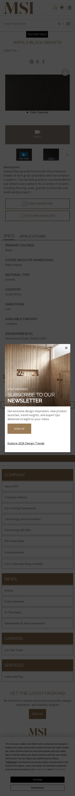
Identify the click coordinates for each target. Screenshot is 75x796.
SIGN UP (19, 428)
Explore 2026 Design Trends (26, 443)
